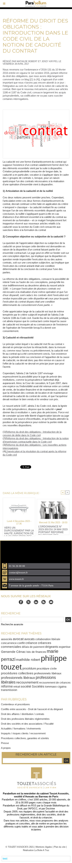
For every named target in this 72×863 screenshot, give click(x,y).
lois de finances (36, 651)
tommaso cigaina (55, 686)
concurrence (9, 643)
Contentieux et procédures (15, 704)
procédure (29, 668)
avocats (29, 639)
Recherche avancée (12, 624)
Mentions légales (44, 847)
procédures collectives (17, 673)
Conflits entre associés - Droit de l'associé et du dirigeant (32, 709)
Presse (5, 743)
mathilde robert (28, 659)
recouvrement (27, 682)
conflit (21, 643)
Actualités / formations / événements (21, 728)
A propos (6, 747)
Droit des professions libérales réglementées (25, 718)
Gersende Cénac (13, 651)
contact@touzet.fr (18, 572)
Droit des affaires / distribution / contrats (22, 714)
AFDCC (33, 808)
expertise (64, 646)
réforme (7, 686)
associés (6, 639)
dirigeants (51, 646)
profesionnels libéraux (47, 673)
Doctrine (50, 808)
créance (31, 643)
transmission (9, 690)
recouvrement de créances (54, 682)
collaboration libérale (47, 639)
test (5, 858)
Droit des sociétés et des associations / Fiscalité (27, 723)
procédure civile (47, 668)
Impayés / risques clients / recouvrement (23, 733)
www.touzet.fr (16, 579)
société (26, 686)
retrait (16, 686)
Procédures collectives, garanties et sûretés (25, 738)
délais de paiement (33, 646)
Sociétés (38, 686)
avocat (18, 639)
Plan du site (59, 847)
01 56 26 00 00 (17, 566)
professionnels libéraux (18, 678)
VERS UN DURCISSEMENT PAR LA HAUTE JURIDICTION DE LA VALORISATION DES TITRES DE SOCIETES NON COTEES (19, 530)
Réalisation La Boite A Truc (36, 850)
